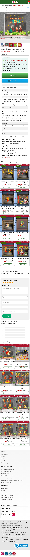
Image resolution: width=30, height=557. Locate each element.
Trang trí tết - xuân (18, 10)
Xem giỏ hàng (13, 505)
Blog (2, 501)
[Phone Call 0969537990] (2, 553)
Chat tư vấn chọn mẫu (15, 81)
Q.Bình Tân (20, 5)
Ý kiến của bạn (6, 285)
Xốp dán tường (4, 463)
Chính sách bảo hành (6, 471)
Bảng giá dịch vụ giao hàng (7, 475)
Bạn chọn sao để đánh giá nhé (10, 280)
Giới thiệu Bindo (4, 488)
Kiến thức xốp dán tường (6, 499)
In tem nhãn (3, 460)
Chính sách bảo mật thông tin (7, 469)
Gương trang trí (4, 454)
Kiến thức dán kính (5, 493)
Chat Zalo (6, 553)
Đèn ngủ (3, 456)
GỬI (13, 514)
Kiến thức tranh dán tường (7, 497)
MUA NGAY (15, 76)
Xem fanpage (7, 157)
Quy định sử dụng (5, 473)
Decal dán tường (9, 10)
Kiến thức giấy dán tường (7, 495)
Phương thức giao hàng (6, 478)
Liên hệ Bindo (4, 490)
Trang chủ (3, 10)
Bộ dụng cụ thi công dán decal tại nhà (16, 60)
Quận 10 (15, 5)
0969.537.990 (4, 537)
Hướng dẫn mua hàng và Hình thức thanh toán (12, 480)
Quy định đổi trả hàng (6, 482)
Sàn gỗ (2, 458)
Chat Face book (10, 553)
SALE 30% (14, 554)
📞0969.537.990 (4, 5)
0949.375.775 (22, 532)
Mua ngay (7, 187)
